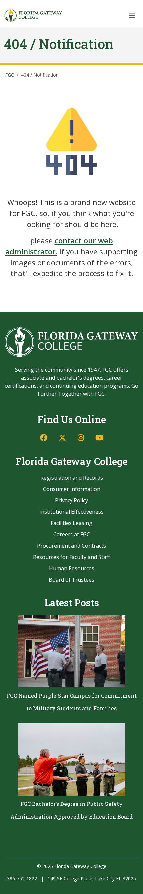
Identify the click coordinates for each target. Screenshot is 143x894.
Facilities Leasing (71, 523)
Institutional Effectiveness (71, 511)
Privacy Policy (71, 500)
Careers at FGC (71, 534)
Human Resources (71, 568)
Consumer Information (71, 489)
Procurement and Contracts (71, 545)
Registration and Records (71, 477)
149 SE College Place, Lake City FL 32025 (92, 878)
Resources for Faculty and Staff (71, 557)
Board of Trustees (71, 579)
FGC (9, 75)
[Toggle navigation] (132, 15)
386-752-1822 (22, 878)
